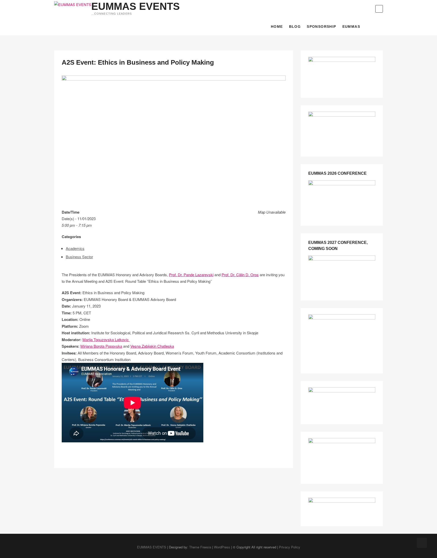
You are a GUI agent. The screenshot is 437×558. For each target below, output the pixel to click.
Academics (75, 248)
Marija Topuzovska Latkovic (106, 339)
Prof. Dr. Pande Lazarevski (191, 274)
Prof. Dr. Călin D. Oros (240, 274)
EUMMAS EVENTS (135, 6)
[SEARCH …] (379, 9)
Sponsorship (321, 26)
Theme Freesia (200, 547)
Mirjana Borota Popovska (101, 346)
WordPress (222, 547)
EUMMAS (351, 26)
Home (277, 26)
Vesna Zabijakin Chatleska (152, 346)
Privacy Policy (289, 547)
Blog (295, 26)
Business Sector (79, 256)
